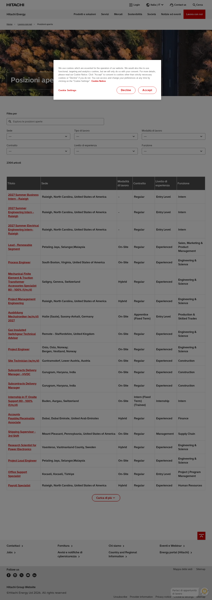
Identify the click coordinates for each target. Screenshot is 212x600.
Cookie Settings (67, 90)
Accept (147, 90)
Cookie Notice (98, 81)
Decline (126, 90)
